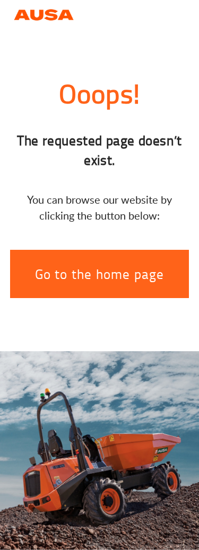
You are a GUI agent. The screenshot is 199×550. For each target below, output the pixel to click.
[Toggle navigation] (180, 13)
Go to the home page (100, 274)
